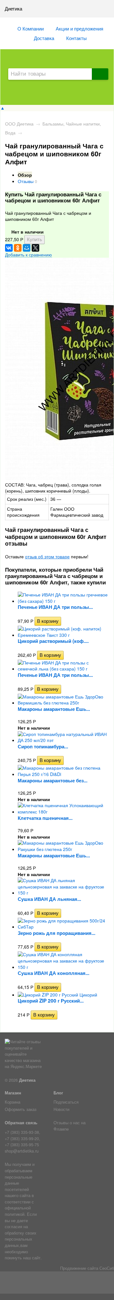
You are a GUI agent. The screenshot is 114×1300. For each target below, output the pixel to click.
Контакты (76, 37)
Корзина (12, 1102)
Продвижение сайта (79, 1268)
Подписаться (66, 1102)
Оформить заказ (20, 1109)
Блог (58, 1093)
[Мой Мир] (26, 248)
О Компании (30, 28)
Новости (61, 1109)
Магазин (13, 1093)
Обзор (25, 175)
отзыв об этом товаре (47, 556)
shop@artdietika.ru (22, 1151)
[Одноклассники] (18, 248)
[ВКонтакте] (9, 248)
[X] (35, 248)
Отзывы (26, 181)
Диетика (27, 1080)
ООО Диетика (19, 123)
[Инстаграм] (57, 1284)
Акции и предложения (79, 28)
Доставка (44, 37)
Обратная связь (21, 1123)
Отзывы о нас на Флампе (70, 1126)
